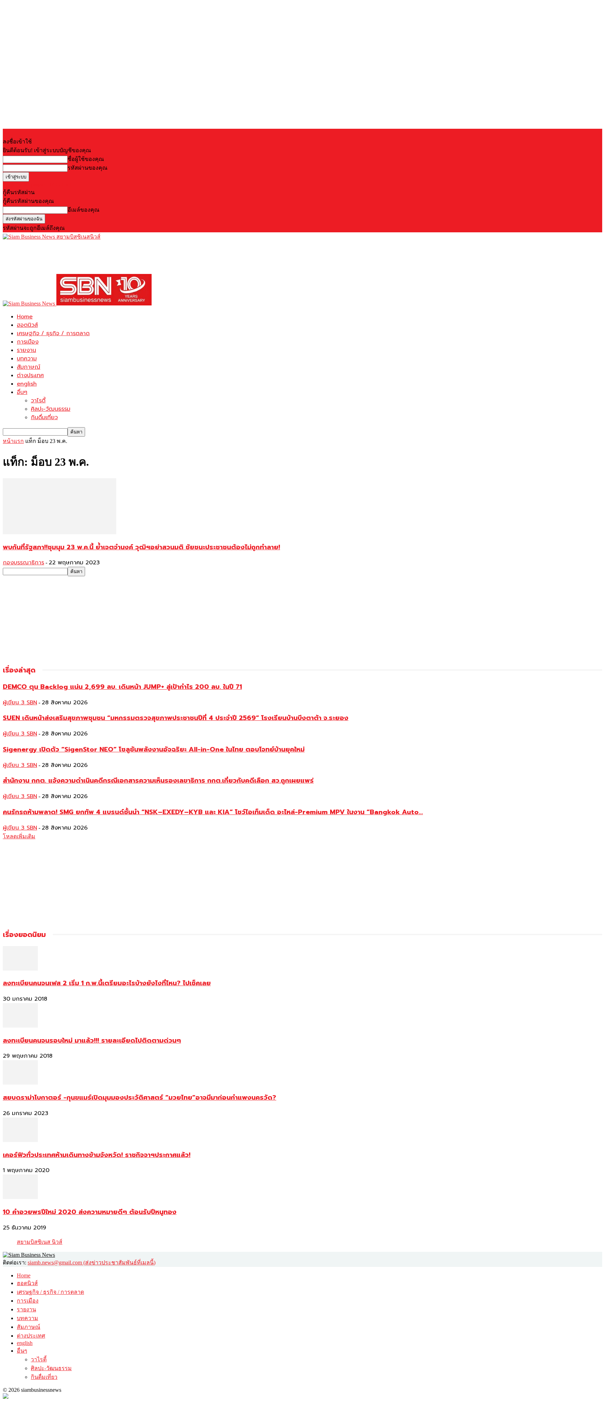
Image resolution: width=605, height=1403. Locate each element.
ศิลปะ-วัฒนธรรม (50, 409)
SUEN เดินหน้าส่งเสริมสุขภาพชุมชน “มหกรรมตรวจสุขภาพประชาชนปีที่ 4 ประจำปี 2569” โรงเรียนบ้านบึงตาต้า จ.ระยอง (175, 718)
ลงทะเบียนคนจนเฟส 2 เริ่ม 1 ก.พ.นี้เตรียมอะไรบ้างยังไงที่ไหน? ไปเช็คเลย (107, 983)
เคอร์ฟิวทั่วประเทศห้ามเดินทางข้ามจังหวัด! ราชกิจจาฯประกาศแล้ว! (96, 1155)
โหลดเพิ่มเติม (19, 836)
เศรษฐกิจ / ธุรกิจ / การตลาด (53, 333)
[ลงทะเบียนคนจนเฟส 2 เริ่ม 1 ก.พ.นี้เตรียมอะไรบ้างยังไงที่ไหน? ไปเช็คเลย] (20, 969)
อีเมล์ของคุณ (83, 210)
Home (25, 316)
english (27, 384)
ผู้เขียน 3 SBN (20, 702)
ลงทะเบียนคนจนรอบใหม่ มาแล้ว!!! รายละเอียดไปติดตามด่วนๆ (92, 1040)
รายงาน (26, 350)
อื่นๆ (22, 392)
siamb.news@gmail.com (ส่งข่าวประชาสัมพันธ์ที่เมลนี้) (91, 1262)
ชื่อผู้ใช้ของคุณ (86, 159)
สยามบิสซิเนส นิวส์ (39, 1242)
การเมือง (28, 342)
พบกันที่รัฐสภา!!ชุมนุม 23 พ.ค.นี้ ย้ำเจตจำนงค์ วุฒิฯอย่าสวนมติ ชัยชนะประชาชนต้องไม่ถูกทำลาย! (141, 547)
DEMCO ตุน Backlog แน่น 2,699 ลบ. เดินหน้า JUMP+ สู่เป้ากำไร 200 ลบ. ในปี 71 (122, 687)
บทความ (27, 358)
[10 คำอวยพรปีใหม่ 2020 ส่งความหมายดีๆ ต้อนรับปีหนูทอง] (20, 1197)
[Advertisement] (130, 257)
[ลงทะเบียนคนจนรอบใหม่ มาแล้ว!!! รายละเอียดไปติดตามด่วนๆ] (20, 1026)
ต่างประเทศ (30, 375)
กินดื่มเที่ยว (44, 417)
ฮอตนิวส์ (27, 325)
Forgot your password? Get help (38, 185)
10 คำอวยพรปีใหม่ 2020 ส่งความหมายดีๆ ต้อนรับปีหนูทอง (89, 1212)
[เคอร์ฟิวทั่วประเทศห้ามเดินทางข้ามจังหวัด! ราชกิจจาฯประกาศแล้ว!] (20, 1140)
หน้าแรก (13, 441)
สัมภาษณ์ (28, 367)
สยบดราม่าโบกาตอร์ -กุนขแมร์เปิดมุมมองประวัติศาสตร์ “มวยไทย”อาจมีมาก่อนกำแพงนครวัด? (139, 1097)
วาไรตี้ (38, 400)
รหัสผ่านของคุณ (87, 168)
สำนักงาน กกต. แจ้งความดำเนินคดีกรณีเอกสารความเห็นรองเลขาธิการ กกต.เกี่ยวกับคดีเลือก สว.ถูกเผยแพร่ (158, 780)
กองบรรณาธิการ (23, 562)
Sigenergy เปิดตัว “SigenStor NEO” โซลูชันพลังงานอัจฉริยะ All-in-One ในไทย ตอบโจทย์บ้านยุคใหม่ (154, 749)
